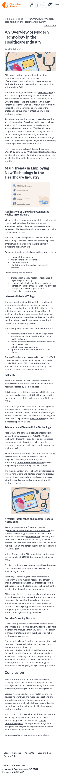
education (12, 81)
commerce (42, 81)
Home (10, 18)
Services (16, 752)
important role (33, 536)
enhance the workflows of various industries (28, 530)
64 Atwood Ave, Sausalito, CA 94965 (20, 768)
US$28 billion (35, 395)
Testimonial (50, 25)
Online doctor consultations (30, 462)
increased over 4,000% (29, 435)
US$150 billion (26, 557)
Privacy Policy (11, 756)
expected (32, 357)
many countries (37, 418)
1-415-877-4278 (17, 772)
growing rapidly (45, 92)
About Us (29, 752)
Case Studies (44, 752)
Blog (20, 18)
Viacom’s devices (26, 641)
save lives (23, 347)
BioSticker (20, 650)
